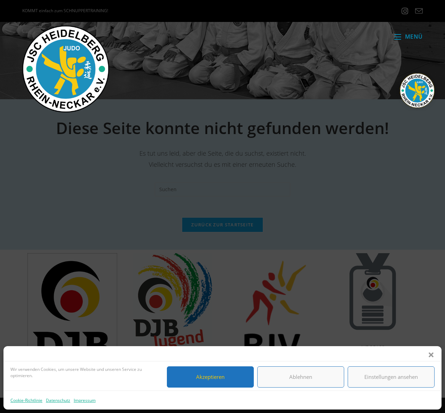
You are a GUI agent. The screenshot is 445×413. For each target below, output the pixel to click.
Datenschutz (58, 400)
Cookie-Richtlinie (26, 400)
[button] (431, 354)
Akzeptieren (210, 376)
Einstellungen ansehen (391, 376)
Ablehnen (300, 376)
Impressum (85, 400)
